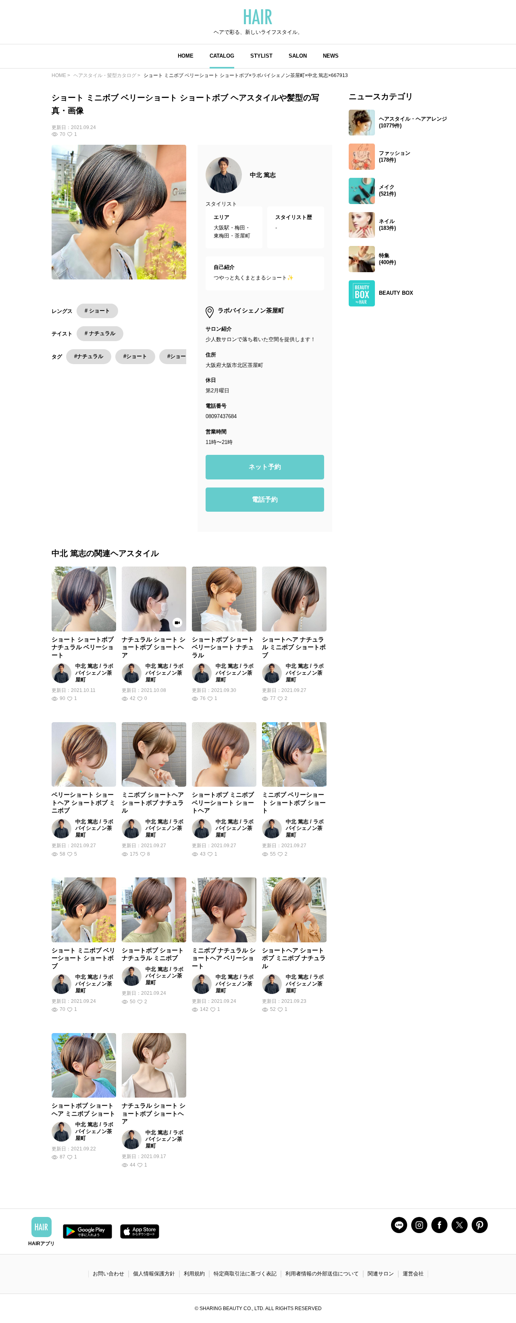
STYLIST (261, 56)
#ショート (135, 356)
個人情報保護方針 (154, 1274)
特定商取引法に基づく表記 (245, 1274)
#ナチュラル (88, 356)
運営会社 (413, 1274)
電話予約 (265, 499)
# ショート (97, 311)
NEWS (331, 56)
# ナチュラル (100, 333)
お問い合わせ (108, 1274)
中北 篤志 (263, 174)
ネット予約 (265, 466)
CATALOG (222, 56)
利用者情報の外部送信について (322, 1274)
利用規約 (194, 1274)
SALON (298, 56)
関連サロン (381, 1274)
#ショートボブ (184, 356)
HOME (186, 56)
